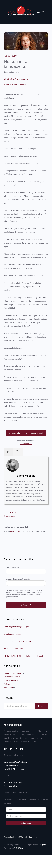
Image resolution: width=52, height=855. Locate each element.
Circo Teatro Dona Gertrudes (15, 762)
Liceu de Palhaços (11, 680)
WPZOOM (18, 848)
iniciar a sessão (16, 531)
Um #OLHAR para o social (15, 769)
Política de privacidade (13, 786)
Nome (12, 567)
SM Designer (40, 844)
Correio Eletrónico (18, 579)
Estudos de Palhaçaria (12, 673)
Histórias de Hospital (12, 677)
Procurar (41, 706)
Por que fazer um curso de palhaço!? (18, 641)
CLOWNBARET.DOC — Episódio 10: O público (24, 656)
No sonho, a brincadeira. (13, 649)
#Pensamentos (9, 516)
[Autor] (8, 452)
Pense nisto (10, 56)
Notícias (7, 684)
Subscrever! (26, 605)
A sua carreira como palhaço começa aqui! (26, 433)
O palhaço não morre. (12, 634)
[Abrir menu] (38, 12)
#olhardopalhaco (13, 724)
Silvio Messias (26, 475)
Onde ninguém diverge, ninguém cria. (19, 626)
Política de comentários (13, 782)
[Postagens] (18, 452)
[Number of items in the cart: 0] (43, 11)
